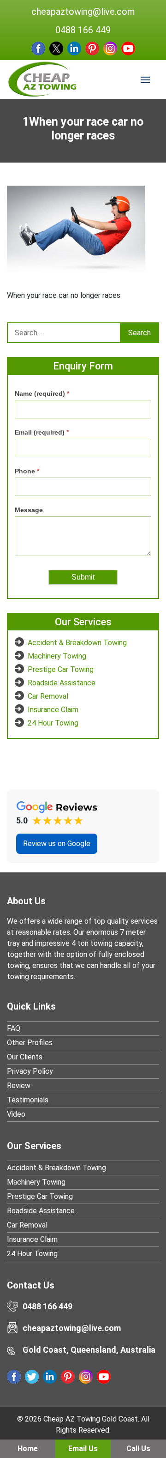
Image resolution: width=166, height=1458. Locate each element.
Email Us (83, 1448)
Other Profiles (30, 1042)
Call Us (138, 1448)
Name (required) (42, 393)
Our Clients (24, 1057)
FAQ (13, 1028)
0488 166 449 (83, 30)
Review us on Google (56, 843)
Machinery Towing (57, 656)
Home (28, 1448)
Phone (27, 471)
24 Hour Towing (53, 723)
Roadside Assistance (61, 682)
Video (16, 1114)
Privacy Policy (30, 1071)
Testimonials (27, 1099)
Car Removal (48, 696)
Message (29, 510)
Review (18, 1085)
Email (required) (42, 432)
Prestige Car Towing (61, 669)
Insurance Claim (53, 709)
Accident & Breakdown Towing (77, 642)
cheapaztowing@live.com (83, 11)
